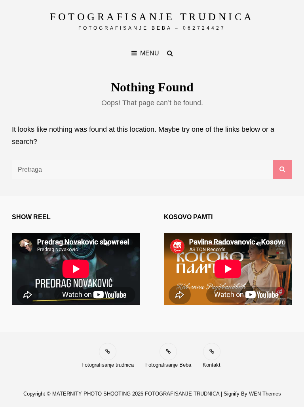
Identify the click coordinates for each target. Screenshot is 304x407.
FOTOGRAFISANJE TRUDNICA (152, 17)
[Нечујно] (106, 244)
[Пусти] (26, 244)
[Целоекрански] (122, 244)
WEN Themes (265, 394)
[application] (76, 269)
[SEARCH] (170, 53)
